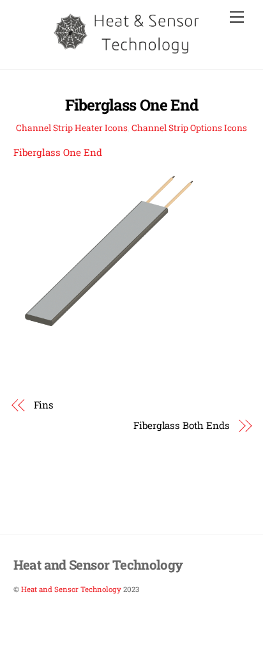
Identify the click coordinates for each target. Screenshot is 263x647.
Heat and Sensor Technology (71, 589)
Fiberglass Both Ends (181, 425)
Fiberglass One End (131, 105)
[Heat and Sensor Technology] (128, 52)
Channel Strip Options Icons (189, 128)
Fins (44, 404)
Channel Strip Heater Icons (72, 128)
